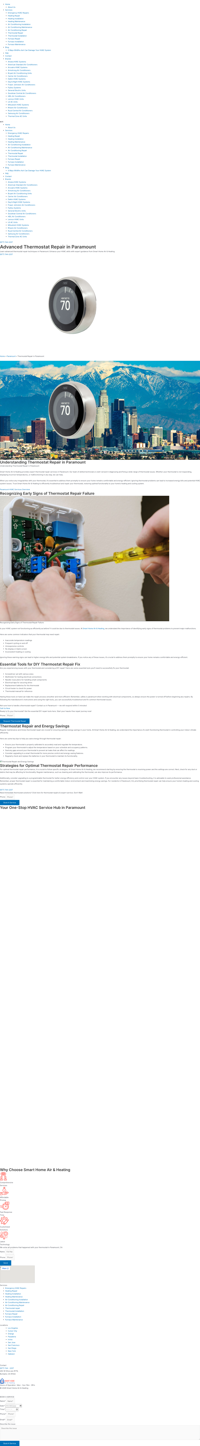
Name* (3, 1401)
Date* (2, 1406)
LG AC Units (13, 102)
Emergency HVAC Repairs (18, 13)
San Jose (11, 1342)
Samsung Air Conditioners (18, 113)
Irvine (10, 1339)
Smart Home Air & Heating (93, 628)
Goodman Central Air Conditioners (22, 93)
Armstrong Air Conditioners (19, 70)
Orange (11, 1334)
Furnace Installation (16, 42)
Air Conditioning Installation (19, 24)
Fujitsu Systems (14, 87)
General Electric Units (17, 90)
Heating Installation (16, 19)
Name (2, 1252)
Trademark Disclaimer (22, 1391)
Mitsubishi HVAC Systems (18, 105)
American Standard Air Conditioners (22, 64)
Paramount (11, 356)
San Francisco (13, 1345)
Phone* (3, 1414)
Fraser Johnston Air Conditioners (21, 85)
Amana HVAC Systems (17, 62)
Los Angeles (13, 1328)
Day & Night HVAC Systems (19, 82)
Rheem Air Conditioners (18, 108)
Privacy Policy (5, 1391)
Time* (3, 1409)
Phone (3, 715)
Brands (8, 59)
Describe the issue (7, 1424)
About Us (11, 7)
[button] (100, 121)
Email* (3, 1420)
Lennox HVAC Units (16, 99)
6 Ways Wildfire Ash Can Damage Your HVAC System (29, 50)
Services (8, 10)
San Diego (12, 1348)
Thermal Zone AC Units (17, 116)
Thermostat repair (12, 1308)
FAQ (6, 53)
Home (7, 4)
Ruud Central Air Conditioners (20, 110)
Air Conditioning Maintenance (20, 27)
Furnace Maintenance (16, 44)
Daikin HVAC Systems (17, 79)
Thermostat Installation (17, 36)
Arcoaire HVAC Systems (17, 67)
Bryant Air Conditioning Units (20, 73)
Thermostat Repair (15, 33)
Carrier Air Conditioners (18, 76)
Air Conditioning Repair (17, 30)
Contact (8, 56)
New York (12, 1351)
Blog (7, 47)
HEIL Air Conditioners (16, 96)
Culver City (12, 1331)
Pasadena (12, 1337)
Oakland (11, 1354)
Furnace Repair (14, 39)
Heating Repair (14, 16)
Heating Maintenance (16, 21)
